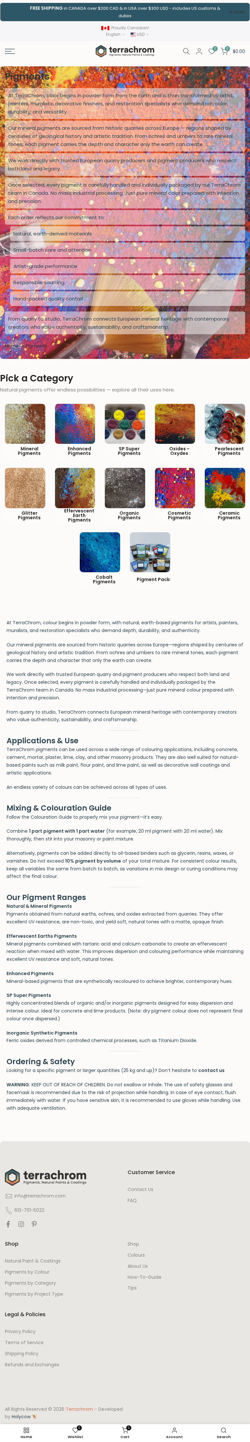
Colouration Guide (51, 817)
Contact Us (140, 1189)
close (14, 12)
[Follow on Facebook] (8, 1226)
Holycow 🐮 (24, 1417)
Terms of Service (24, 1343)
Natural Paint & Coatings (33, 1261)
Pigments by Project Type (34, 1294)
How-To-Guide (144, 1277)
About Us (138, 1266)
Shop (133, 1244)
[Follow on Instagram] (21, 1226)
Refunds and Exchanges (32, 1365)
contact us (211, 1070)
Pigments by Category (30, 1283)
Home (12, 346)
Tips (132, 1288)
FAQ (132, 1200)
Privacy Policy (20, 1332)
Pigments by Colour (27, 1272)
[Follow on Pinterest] (34, 1226)
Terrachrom (79, 1409)
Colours (136, 1255)
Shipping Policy (21, 1354)
